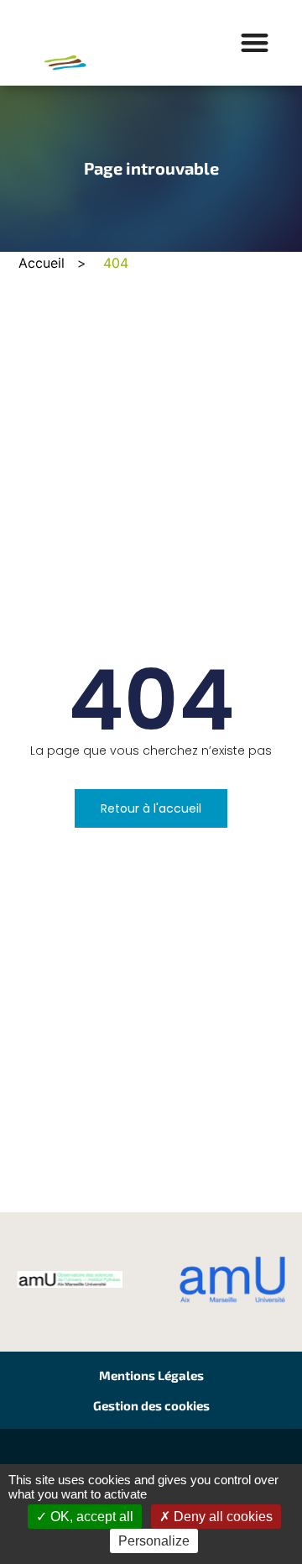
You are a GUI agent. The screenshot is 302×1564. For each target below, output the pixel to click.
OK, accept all (90, 1516)
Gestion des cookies (151, 1405)
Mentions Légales (151, 1375)
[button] (255, 43)
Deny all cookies (221, 1516)
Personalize (154, 1541)
